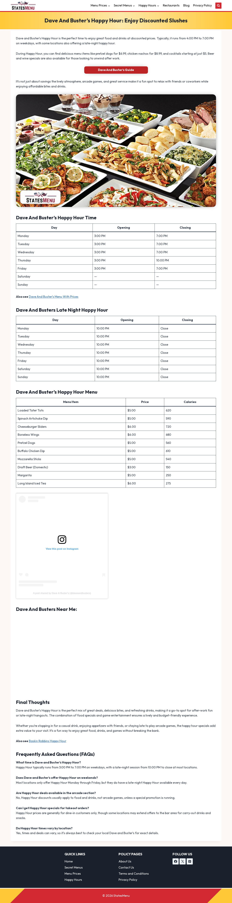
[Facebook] (176, 861)
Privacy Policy (202, 5)
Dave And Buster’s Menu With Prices (53, 297)
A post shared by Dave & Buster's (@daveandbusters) (62, 593)
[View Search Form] (218, 6)
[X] (183, 861)
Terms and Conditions (134, 874)
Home (69, 861)
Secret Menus (74, 867)
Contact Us (126, 867)
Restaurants (171, 5)
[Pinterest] (190, 861)
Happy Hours (73, 880)
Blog (186, 5)
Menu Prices (73, 874)
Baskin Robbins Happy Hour (47, 741)
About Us (125, 861)
